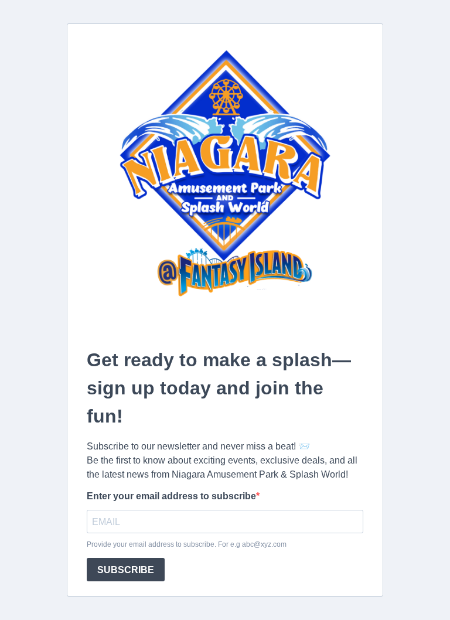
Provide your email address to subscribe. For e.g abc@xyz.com (187, 544)
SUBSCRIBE (125, 570)
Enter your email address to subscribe (171, 496)
